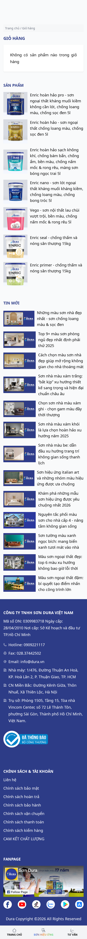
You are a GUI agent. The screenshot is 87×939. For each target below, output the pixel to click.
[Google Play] (65, 904)
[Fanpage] (43, 881)
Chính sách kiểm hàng (23, 830)
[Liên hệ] (50, 904)
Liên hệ (9, 779)
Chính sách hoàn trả (21, 796)
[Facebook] (7, 904)
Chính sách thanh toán (23, 821)
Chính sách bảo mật (21, 788)
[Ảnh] (25, 739)
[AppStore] (79, 904)
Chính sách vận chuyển (23, 813)
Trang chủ (12, 28)
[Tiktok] (36, 904)
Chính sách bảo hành (22, 805)
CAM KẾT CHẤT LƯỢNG (23, 838)
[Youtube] (22, 904)
